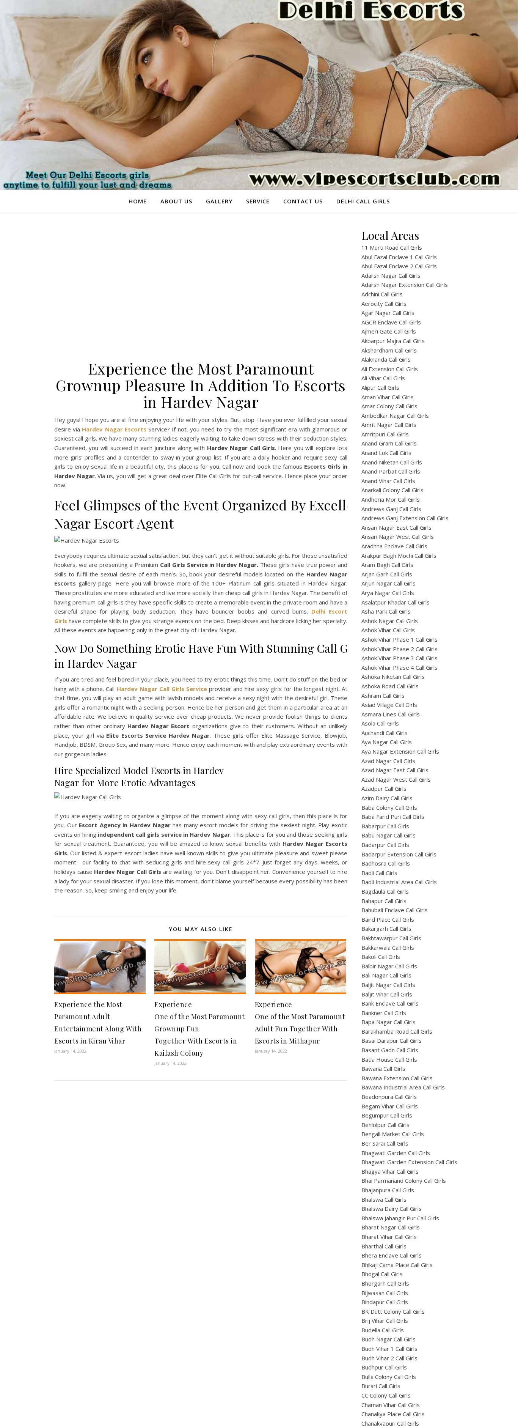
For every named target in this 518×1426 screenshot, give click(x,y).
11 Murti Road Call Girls (391, 247)
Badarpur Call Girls (385, 844)
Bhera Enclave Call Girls (391, 1255)
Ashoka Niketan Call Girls (393, 676)
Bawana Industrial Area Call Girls (403, 1087)
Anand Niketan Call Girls (391, 462)
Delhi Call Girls (363, 201)
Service (258, 201)
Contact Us (303, 201)
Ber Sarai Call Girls (384, 1143)
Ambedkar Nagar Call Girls (395, 415)
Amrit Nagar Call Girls (388, 424)
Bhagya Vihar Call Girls (390, 1171)
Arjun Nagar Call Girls (388, 583)
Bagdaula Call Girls (385, 891)
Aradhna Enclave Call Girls (394, 546)
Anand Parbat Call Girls (390, 471)
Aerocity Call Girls (384, 303)
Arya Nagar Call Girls (387, 593)
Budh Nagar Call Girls (388, 1339)
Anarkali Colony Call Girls (392, 490)
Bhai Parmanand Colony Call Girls (403, 1180)
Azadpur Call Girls (384, 788)
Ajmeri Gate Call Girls (388, 331)
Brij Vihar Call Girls (384, 1320)
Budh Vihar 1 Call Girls (389, 1348)
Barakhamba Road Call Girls (396, 1031)
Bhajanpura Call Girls (387, 1190)
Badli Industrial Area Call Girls (399, 882)
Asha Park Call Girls (386, 611)
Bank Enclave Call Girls (390, 1003)
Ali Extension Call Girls (389, 369)
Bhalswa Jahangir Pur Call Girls (400, 1218)
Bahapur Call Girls (384, 901)
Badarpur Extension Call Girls (398, 854)
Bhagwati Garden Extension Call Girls (409, 1162)
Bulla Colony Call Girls (388, 1376)
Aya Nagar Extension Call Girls (400, 751)
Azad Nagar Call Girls (388, 761)
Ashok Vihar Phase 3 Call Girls (399, 658)
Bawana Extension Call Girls (397, 1078)
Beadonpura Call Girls (389, 1096)
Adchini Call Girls (382, 294)
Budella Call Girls (382, 1330)
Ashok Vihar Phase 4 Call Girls (399, 667)
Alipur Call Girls (380, 387)
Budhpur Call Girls (384, 1367)
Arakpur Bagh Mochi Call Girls (398, 555)
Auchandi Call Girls (384, 733)
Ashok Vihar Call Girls (388, 630)
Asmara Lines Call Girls (390, 714)
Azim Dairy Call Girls (387, 798)
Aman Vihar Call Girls (387, 397)
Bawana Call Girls (383, 1068)
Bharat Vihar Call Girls (389, 1236)
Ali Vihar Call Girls (383, 378)
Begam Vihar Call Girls (389, 1106)
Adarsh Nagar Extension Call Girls (404, 284)
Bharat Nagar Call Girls (390, 1227)
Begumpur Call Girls (386, 1115)
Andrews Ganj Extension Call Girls (405, 518)
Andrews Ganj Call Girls (391, 509)
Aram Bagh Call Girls (387, 564)
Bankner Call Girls (383, 1013)
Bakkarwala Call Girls (387, 947)
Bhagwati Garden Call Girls (395, 1153)
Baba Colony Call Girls (389, 807)
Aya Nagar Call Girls (386, 742)
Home (138, 201)
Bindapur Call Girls (384, 1302)
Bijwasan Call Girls (384, 1293)
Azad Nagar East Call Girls (395, 770)
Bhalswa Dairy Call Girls (391, 1208)
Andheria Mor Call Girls (390, 499)
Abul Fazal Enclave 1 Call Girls (399, 257)
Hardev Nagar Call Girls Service (162, 689)
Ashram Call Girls (383, 695)
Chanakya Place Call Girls (393, 1414)
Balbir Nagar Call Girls (389, 966)
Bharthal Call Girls (384, 1246)
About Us (176, 201)
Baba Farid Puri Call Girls (392, 816)
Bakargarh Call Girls (386, 928)
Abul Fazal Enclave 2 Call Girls (399, 266)
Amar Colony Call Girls (389, 406)
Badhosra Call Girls (385, 863)
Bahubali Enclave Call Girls (394, 910)
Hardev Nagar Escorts (114, 429)
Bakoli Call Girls (380, 956)
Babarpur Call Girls (385, 826)
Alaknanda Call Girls (386, 359)
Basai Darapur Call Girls (391, 1040)
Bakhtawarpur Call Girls (391, 938)
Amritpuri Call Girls (385, 434)
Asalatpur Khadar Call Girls (395, 602)
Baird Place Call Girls (387, 919)
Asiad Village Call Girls (389, 704)
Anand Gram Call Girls (389, 443)
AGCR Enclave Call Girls (391, 322)
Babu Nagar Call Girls (388, 835)
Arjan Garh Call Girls (386, 574)
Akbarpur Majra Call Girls (393, 341)
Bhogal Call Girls (382, 1274)
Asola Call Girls (380, 723)
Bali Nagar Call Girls (386, 975)
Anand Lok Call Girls (386, 452)
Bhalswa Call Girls (384, 1199)
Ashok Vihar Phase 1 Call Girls (399, 639)
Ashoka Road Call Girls (390, 686)
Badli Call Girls (379, 873)
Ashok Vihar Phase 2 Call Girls (399, 649)
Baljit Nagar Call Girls (388, 984)
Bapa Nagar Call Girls (388, 1022)
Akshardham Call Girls (389, 350)
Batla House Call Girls (389, 1059)
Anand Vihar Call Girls (388, 481)
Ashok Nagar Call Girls (389, 621)
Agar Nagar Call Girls (387, 312)
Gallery (219, 201)
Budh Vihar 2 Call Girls (389, 1358)
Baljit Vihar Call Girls (386, 994)
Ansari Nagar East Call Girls (396, 527)
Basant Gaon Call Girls (389, 1050)
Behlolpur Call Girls (385, 1125)
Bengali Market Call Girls (392, 1134)
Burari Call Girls (380, 1386)
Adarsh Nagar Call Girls (391, 275)
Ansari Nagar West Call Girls (397, 536)
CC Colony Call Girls (386, 1395)
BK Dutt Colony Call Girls (393, 1311)
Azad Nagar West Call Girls (396, 779)
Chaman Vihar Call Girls (390, 1405)
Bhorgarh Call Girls (385, 1283)
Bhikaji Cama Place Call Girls (397, 1265)
